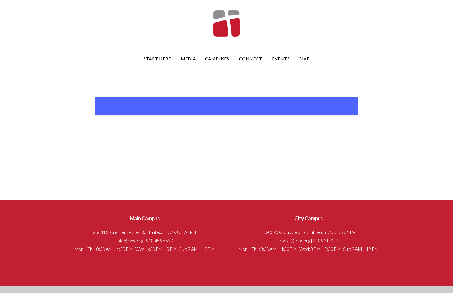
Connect (251, 58)
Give (304, 58)
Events (281, 58)
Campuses (217, 58)
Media (188, 58)
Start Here (158, 58)
